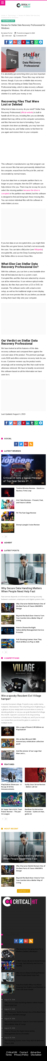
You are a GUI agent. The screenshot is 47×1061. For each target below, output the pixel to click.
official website (27, 112)
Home (3, 15)
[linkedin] (28, 42)
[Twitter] (21, 444)
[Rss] (31, 444)
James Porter (8, 33)
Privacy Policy (21, 1054)
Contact (24, 1052)
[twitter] (11, 42)
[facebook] (6, 42)
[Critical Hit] (23, 3)
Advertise (35, 1052)
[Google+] (26, 444)
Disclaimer (36, 1054)
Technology (12, 15)
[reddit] (19, 42)
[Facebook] (16, 444)
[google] (15, 42)
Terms (9, 1054)
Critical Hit (11, 1052)
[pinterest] (23, 42)
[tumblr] (32, 42)
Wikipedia (38, 249)
